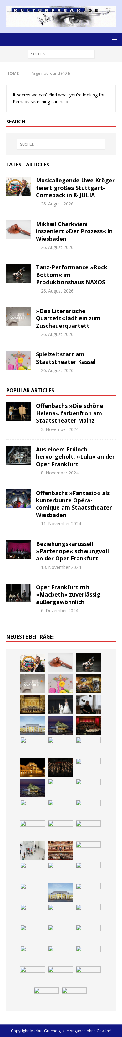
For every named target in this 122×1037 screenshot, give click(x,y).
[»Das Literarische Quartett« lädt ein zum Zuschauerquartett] (18, 316)
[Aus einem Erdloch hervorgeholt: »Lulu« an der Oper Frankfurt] (18, 455)
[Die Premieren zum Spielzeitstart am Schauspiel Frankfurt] (88, 850)
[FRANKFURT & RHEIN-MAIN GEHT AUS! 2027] (88, 934)
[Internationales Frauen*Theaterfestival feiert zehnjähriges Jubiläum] (88, 913)
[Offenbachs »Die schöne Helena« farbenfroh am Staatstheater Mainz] (18, 411)
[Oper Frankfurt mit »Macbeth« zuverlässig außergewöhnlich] (18, 593)
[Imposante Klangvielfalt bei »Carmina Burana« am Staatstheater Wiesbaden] (88, 725)
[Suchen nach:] (61, 54)
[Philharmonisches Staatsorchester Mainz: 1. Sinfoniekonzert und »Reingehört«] (60, 767)
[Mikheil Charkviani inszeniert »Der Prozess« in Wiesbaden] (18, 229)
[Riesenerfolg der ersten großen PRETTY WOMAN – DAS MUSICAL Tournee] (60, 829)
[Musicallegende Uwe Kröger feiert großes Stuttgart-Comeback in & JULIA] (18, 186)
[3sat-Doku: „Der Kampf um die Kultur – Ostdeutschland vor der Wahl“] (88, 704)
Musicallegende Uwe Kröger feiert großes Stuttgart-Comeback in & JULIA (75, 187)
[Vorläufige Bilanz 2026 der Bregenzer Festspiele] (32, 788)
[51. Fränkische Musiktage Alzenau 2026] (60, 746)
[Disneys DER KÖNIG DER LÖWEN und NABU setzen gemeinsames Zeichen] (60, 975)
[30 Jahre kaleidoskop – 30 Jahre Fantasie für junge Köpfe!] (32, 746)
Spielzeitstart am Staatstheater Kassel (66, 357)
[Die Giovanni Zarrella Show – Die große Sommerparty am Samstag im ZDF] (60, 871)
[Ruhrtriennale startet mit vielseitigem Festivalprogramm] (60, 955)
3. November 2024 (60, 429)
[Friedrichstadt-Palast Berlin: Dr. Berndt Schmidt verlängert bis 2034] (60, 934)
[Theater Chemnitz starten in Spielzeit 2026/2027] (32, 955)
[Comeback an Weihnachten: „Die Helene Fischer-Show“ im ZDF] (88, 767)
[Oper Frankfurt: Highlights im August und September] (88, 955)
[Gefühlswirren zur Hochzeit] (60, 704)
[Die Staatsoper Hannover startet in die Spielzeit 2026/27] (32, 767)
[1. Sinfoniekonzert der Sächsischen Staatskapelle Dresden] (32, 704)
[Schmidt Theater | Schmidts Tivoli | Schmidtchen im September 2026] (60, 913)
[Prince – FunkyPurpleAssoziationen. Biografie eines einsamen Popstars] (32, 829)
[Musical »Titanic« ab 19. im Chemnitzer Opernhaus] (32, 871)
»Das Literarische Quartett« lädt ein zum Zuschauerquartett (68, 318)
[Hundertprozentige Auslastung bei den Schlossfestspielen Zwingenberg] (88, 746)
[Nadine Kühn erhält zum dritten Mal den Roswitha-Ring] (88, 871)
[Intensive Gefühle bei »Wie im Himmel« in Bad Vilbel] (32, 913)
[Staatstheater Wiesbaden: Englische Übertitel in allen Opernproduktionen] (60, 788)
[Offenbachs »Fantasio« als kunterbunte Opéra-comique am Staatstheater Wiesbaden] (18, 498)
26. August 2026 (57, 247)
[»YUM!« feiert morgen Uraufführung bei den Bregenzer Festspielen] (88, 829)
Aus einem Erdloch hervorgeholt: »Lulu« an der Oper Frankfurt (75, 457)
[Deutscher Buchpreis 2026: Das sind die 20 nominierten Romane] (88, 975)
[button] (113, 39)
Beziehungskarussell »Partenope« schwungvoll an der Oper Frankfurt (72, 551)
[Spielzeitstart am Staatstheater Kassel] (18, 360)
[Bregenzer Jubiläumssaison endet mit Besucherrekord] (60, 725)
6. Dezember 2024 (59, 610)
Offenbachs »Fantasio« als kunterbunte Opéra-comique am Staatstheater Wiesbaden (74, 504)
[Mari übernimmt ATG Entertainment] (60, 809)
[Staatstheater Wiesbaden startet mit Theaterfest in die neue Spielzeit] (60, 850)
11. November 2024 (61, 524)
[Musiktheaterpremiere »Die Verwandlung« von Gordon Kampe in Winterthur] (88, 683)
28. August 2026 (57, 204)
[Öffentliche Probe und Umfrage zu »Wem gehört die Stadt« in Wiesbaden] (32, 725)
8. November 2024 (60, 473)
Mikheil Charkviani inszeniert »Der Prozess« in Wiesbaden (74, 231)
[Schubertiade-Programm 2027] (32, 809)
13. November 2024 (61, 567)
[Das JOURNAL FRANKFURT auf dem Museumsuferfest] (46, 996)
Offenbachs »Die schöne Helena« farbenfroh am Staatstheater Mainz (69, 413)
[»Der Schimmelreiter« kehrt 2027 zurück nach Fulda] (88, 809)
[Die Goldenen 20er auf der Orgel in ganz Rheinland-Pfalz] (74, 996)
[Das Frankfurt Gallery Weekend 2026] (32, 850)
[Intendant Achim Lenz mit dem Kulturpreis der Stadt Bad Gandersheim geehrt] (32, 934)
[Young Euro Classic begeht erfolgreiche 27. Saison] (88, 892)
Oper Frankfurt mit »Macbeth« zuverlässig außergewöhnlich (68, 594)
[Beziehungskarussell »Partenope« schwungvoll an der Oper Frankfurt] (18, 549)
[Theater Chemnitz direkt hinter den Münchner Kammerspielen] (32, 975)
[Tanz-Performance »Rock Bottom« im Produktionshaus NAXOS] (18, 273)
